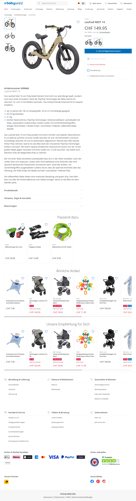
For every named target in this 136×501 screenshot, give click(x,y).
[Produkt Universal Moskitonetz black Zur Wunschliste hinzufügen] (69, 278)
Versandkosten (13, 385)
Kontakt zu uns (13, 418)
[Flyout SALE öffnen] (8, 9)
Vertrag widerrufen (68, 494)
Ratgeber (120, 9)
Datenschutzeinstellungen (82, 497)
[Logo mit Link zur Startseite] (13, 3)
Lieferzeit (11, 389)
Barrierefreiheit (14, 436)
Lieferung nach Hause (98, 59)
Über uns (98, 418)
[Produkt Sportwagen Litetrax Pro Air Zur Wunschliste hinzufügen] (46, 278)
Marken (110, 9)
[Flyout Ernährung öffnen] (94, 9)
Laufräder (32, 15)
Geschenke (101, 9)
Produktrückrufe (14, 427)
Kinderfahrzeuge (20, 15)
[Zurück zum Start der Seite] (133, 485)
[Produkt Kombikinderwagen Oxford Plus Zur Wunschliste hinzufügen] (116, 278)
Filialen (129, 9)
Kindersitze (28, 9)
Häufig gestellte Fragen (16, 422)
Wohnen (49, 9)
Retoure (54, 385)
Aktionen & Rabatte (101, 399)
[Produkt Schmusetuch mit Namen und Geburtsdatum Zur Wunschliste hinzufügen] (22, 278)
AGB (68, 497)
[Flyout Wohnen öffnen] (53, 9)
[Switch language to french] (81, 3)
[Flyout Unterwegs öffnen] (44, 9)
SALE (6, 9)
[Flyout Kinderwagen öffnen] (21, 9)
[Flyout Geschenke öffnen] (105, 9)
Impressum (48, 497)
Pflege (80, 9)
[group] (51, 50)
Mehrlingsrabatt (100, 389)
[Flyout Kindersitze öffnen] (33, 9)
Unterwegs (39, 9)
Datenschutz (59, 497)
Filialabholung (95, 70)
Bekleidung (60, 9)
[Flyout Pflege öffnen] (83, 9)
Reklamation (56, 389)
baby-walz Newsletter (102, 394)
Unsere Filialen (57, 418)
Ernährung (89, 9)
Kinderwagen (16, 9)
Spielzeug (70, 9)
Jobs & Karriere (100, 422)
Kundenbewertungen (16, 432)
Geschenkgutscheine (102, 385)
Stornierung (12, 394)
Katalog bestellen (58, 427)
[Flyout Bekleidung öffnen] (65, 9)
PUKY (87, 19)
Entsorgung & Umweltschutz (18, 441)
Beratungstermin (58, 422)
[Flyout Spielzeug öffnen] (75, 9)
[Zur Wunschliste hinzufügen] (78, 22)
